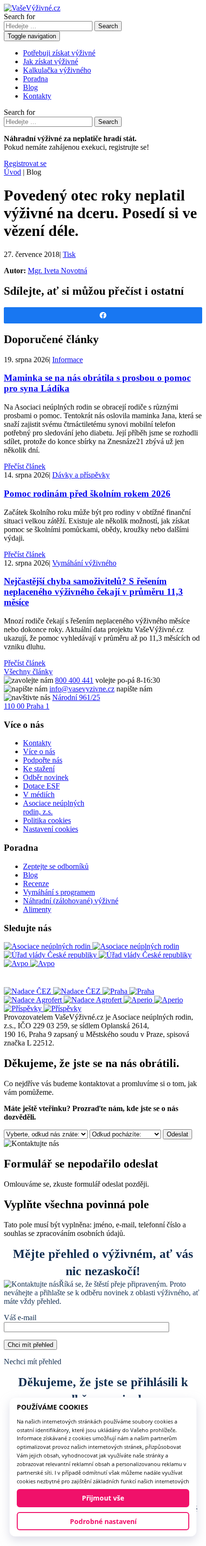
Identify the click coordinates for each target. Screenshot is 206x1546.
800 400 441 (74, 680)
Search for (19, 16)
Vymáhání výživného (84, 563)
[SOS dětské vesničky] (42, 1008)
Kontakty (37, 96)
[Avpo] (29, 963)
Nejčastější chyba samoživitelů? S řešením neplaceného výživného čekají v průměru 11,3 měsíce (93, 591)
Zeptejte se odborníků (56, 866)
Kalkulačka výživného (57, 70)
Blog (30, 87)
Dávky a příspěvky (81, 475)
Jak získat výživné (50, 61)
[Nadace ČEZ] (53, 991)
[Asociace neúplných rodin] (91, 946)
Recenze (36, 883)
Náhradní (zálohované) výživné (70, 901)
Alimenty (37, 909)
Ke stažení (39, 769)
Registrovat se (25, 163)
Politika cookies (47, 820)
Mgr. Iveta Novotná (57, 271)
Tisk (69, 254)
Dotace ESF (41, 786)
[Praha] (128, 991)
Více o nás (39, 751)
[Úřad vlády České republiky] (98, 955)
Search (108, 26)
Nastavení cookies (50, 829)
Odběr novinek (46, 777)
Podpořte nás (42, 760)
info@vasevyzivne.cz (81, 689)
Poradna (35, 79)
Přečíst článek (25, 466)
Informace (67, 360)
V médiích (39, 794)
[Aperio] (153, 1000)
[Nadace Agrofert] (64, 1000)
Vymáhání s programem (59, 892)
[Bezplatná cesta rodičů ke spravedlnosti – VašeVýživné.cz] (32, 8)
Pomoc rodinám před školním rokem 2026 (87, 494)
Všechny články (28, 671)
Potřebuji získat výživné (59, 53)
